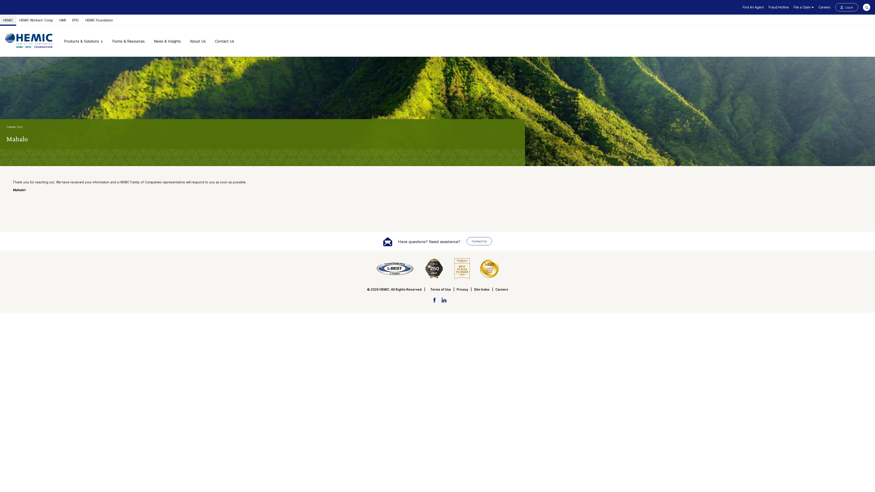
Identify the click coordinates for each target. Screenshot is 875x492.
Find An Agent (753, 7)
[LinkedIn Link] (443, 300)
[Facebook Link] (434, 300)
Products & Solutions (81, 41)
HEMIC (8, 20)
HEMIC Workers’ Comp (36, 20)
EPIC (75, 20)
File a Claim (802, 7)
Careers (824, 7)
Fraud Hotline (779, 7)
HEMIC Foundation (99, 20)
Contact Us (224, 41)
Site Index (482, 289)
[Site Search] (866, 7)
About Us (198, 41)
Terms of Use (440, 289)
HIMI (62, 20)
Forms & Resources (128, 41)
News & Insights (167, 41)
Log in (849, 7)
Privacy (462, 289)
